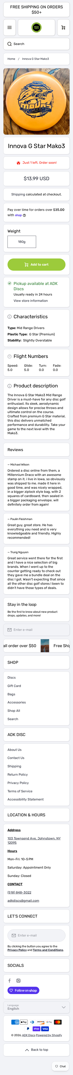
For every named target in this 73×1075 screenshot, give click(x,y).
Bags (11, 694)
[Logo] (36, 27)
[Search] (7, 44)
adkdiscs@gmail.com (23, 901)
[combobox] (36, 44)
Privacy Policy (18, 783)
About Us (14, 750)
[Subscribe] (63, 630)
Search (13, 719)
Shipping (18, 194)
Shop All (14, 711)
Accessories (17, 702)
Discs (12, 677)
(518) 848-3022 (19, 892)
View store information (31, 301)
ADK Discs (28, 1035)
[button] (63, 27)
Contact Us (16, 758)
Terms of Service (20, 791)
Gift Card (14, 686)
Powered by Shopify (49, 1035)
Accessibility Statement (26, 799)
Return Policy (18, 774)
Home (11, 59)
